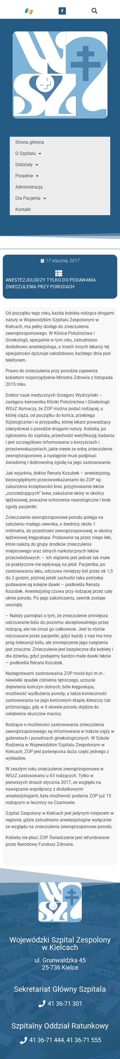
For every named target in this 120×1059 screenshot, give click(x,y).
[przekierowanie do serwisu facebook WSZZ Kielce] (62, 11)
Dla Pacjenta (27, 198)
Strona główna (29, 142)
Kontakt (23, 209)
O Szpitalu (25, 153)
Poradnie (24, 175)
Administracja (29, 187)
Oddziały (24, 164)
